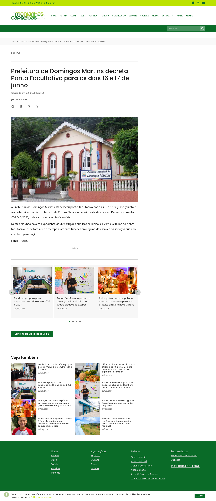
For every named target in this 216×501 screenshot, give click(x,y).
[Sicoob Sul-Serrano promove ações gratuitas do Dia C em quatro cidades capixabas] (75, 291)
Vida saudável (139, 461)
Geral (54, 459)
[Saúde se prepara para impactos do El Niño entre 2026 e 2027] (32, 291)
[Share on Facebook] (13, 106)
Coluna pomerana (141, 465)
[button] (69, 321)
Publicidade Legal (185, 466)
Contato (176, 459)
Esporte (95, 455)
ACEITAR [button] (199, 495)
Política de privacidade (184, 455)
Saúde (54, 464)
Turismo (55, 472)
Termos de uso (179, 451)
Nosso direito (138, 470)
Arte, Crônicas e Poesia (144, 474)
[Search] (202, 28)
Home (54, 451)
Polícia (55, 455)
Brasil (94, 464)
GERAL (22, 41)
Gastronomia (138, 457)
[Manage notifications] (6, 494)
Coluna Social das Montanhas (148, 478)
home (13, 41)
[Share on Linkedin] (21, 106)
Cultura (95, 459)
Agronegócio (98, 451)
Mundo (95, 468)
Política (55, 468)
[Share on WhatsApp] (37, 106)
